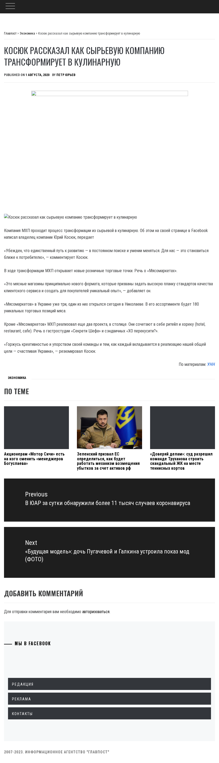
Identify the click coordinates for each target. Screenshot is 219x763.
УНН (211, 364)
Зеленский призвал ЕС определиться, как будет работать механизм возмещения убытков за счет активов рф (108, 461)
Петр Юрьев (65, 75)
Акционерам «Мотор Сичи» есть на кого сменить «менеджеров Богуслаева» (34, 458)
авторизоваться (96, 611)
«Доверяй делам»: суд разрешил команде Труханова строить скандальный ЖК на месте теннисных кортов (181, 461)
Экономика (17, 378)
